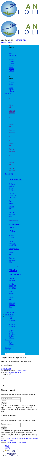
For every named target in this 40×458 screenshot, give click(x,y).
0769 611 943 (21, 40)
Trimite (4, 403)
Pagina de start (6, 369)
